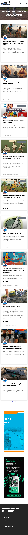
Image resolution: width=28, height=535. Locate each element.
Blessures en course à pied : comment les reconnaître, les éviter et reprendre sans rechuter (13, 43)
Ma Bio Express (7, 530)
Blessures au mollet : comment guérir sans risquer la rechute (13, 122)
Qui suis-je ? (7, 520)
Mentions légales (8, 526)
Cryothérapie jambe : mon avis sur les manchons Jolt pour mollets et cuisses (12, 347)
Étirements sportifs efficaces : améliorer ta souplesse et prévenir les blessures (13, 158)
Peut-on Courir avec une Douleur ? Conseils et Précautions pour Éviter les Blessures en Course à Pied (13, 270)
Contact (6, 517)
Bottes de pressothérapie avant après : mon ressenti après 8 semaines (14, 385)
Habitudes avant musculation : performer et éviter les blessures (14, 83)
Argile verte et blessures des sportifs (12, 233)
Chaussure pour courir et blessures (11, 307)
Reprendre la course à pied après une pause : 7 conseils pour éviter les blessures (14, 196)
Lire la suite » (6, 57)
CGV (5, 523)
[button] (21, 3)
